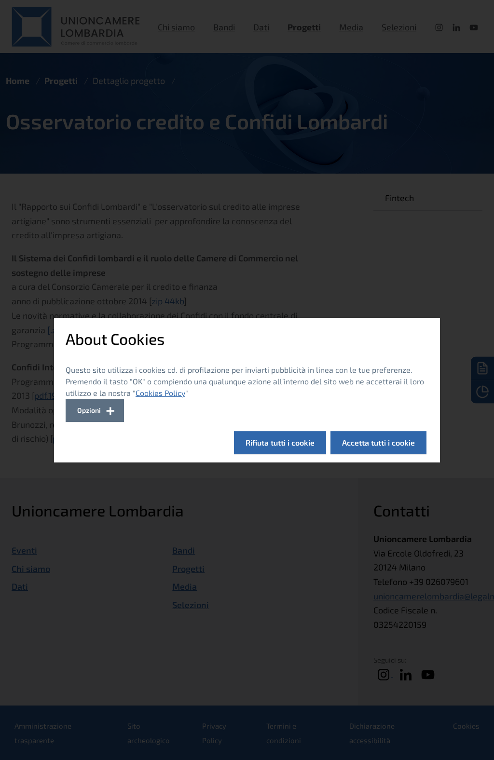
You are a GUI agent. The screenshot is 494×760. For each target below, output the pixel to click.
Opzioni (89, 410)
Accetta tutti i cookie (378, 442)
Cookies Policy (160, 392)
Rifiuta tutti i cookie (280, 442)
